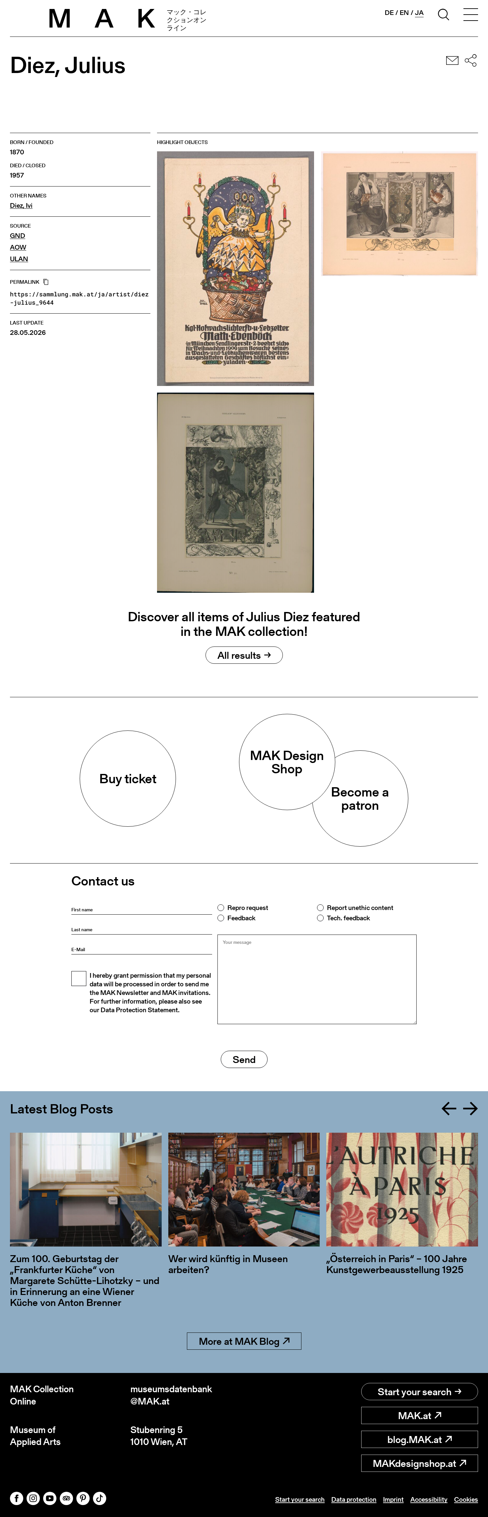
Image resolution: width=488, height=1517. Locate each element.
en (404, 12)
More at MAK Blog (239, 1341)
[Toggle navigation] (470, 15)
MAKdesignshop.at (414, 1463)
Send (244, 1059)
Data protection (353, 1499)
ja (419, 12)
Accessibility (428, 1499)
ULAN (19, 259)
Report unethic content (360, 907)
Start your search (414, 1392)
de (389, 12)
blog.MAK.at (414, 1439)
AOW (18, 247)
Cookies (466, 1499)
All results (239, 655)
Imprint (393, 1499)
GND (17, 236)
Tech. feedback (348, 918)
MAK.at (414, 1415)
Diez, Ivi (21, 205)
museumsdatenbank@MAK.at (171, 1395)
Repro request (247, 907)
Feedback (241, 918)
